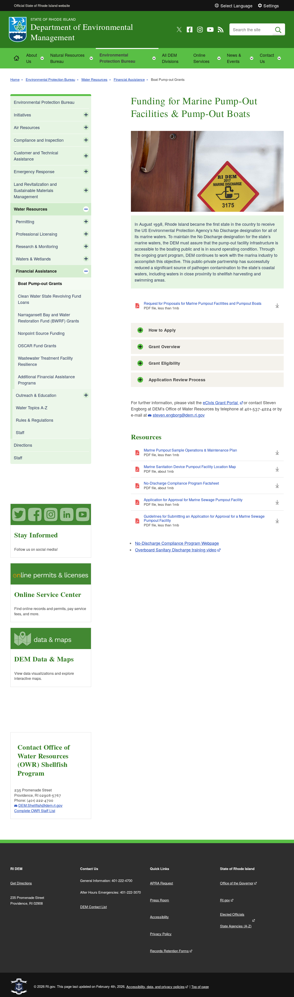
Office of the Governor (236, 883)
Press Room (159, 900)
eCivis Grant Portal (221, 402)
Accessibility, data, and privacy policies (155, 986)
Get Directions (21, 883)
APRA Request (161, 883)
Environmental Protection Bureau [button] (128, 58)
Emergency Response (34, 171)
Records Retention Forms (169, 950)
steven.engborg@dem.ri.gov (178, 415)
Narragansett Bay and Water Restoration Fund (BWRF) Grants (48, 317)
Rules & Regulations (34, 420)
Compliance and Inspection (39, 140)
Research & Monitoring (37, 246)
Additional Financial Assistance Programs (46, 379)
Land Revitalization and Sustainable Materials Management (35, 190)
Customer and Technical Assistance (36, 156)
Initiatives (22, 115)
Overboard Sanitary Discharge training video (175, 550)
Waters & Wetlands (33, 259)
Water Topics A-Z (31, 407)
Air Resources (27, 127)
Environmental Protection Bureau (50, 79)
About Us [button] (36, 58)
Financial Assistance (129, 79)
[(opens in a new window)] (179, 29)
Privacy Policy (161, 933)
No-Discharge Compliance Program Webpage (177, 543)
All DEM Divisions (170, 58)
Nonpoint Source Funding (41, 333)
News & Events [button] (241, 58)
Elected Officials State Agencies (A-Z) (236, 920)
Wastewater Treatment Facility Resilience (45, 361)
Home (15, 79)
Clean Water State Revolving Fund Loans (49, 299)
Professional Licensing (36, 234)
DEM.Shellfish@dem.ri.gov (40, 805)
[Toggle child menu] (86, 115)
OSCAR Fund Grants (37, 345)
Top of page (200, 986)
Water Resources (94, 79)
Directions (23, 445)
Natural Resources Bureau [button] (73, 58)
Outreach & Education (36, 395)
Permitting (25, 221)
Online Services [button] (208, 58)
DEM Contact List (93, 906)
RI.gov (225, 900)
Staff (20, 432)
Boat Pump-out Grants (40, 283)
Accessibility (159, 916)
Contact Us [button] (272, 58)
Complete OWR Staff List (34, 810)
